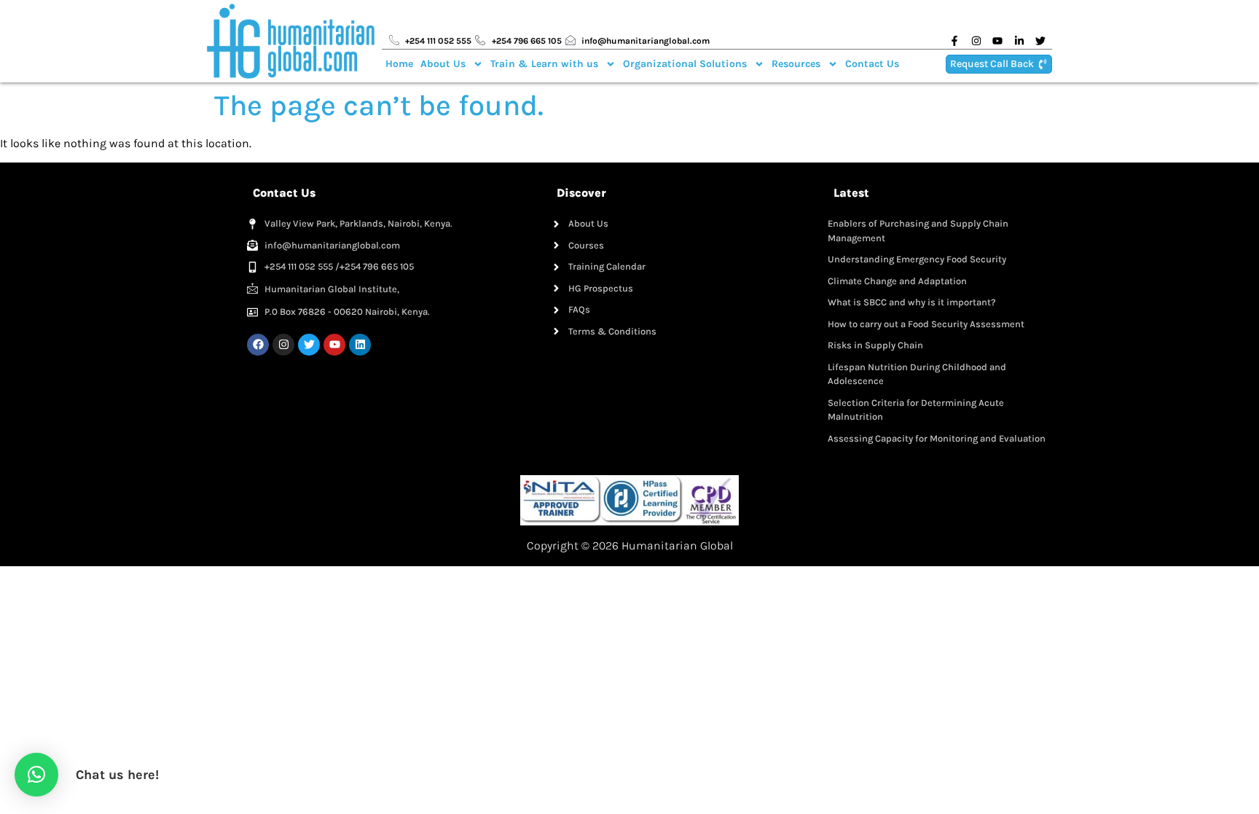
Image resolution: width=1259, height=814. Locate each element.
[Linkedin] (360, 345)
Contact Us (872, 64)
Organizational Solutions (685, 64)
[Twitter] (309, 345)
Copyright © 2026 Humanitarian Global (630, 545)
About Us (443, 64)
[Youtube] (334, 345)
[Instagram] (283, 345)
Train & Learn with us (544, 64)
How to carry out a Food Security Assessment (926, 323)
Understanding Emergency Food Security (917, 259)
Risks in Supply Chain (875, 345)
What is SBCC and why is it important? (912, 302)
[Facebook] (258, 345)
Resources (796, 64)
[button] (36, 775)
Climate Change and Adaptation (897, 280)
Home (399, 64)
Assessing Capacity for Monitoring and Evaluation (937, 438)
